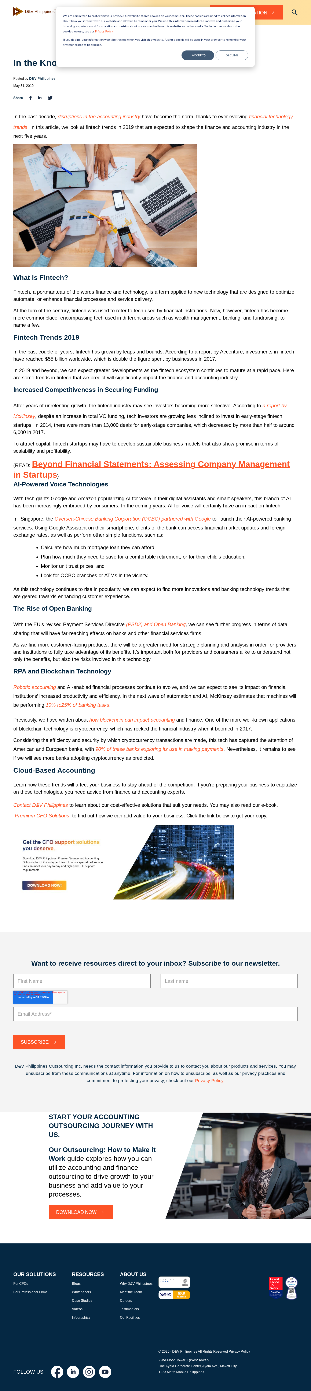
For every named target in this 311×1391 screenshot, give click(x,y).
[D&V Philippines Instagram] (89, 1372)
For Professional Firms (30, 1292)
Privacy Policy (104, 31)
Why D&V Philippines (136, 1283)
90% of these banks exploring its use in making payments (159, 749)
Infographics (81, 1317)
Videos (77, 1309)
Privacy (203, 1080)
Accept (198, 55)
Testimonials (129, 1309)
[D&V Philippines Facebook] (57, 1372)
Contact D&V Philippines (40, 805)
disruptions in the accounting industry (99, 116)
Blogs (76, 1283)
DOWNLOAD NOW (76, 1211)
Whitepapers (81, 1292)
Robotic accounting (34, 687)
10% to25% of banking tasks (77, 705)
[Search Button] (295, 12)
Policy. (217, 1080)
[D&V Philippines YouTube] (105, 1372)
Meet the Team (131, 1292)
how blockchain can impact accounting (132, 720)
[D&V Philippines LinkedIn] (73, 1372)
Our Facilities (130, 1317)
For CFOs (20, 1283)
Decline (232, 55)
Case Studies (82, 1300)
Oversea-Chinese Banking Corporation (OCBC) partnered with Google (133, 519)
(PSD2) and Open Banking (156, 624)
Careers (126, 1300)
